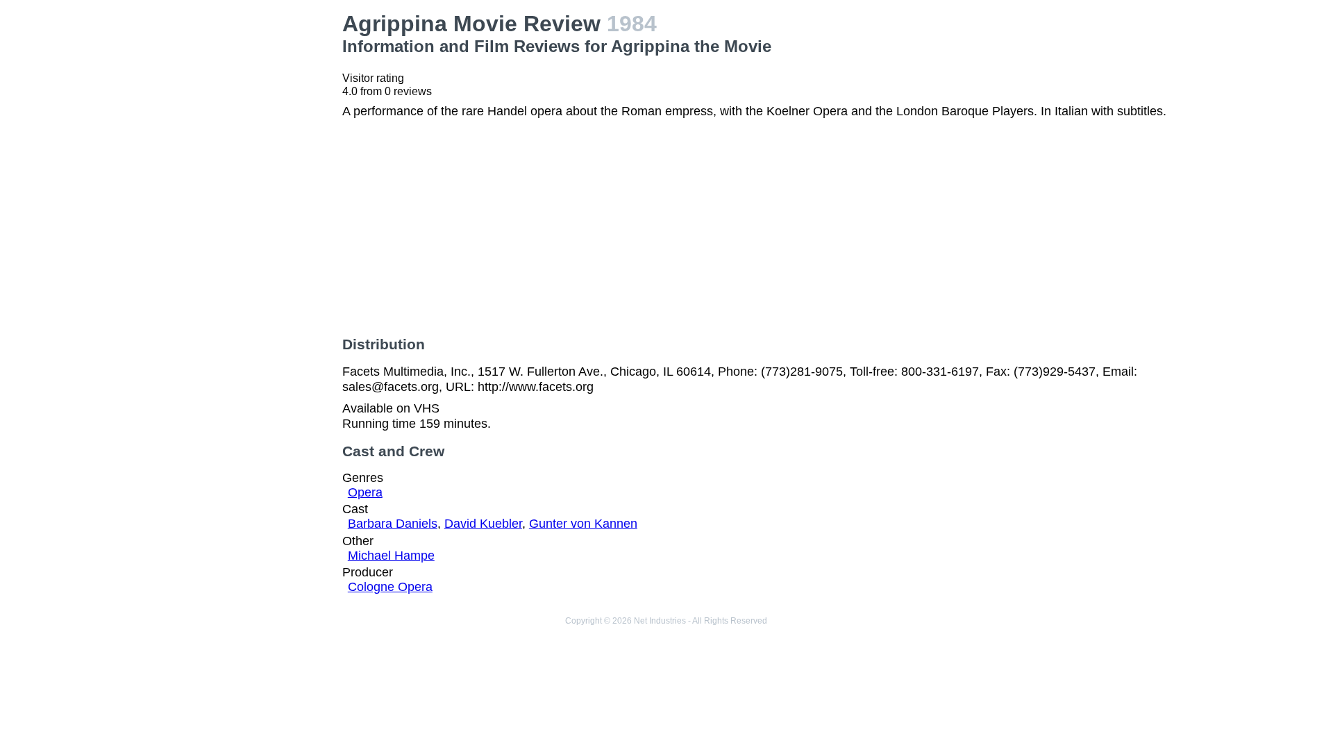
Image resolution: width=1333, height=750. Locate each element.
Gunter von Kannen (583, 524)
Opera (365, 492)
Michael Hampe (391, 555)
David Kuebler (483, 524)
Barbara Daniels (392, 524)
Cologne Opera (390, 587)
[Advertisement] (229, 98)
